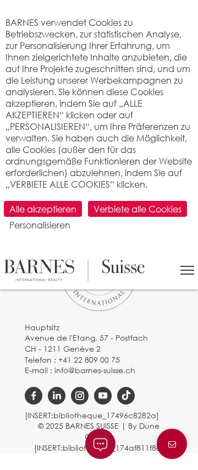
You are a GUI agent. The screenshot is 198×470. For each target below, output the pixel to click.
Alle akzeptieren (42, 209)
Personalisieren (39, 225)
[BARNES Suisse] (74, 270)
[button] (187, 270)
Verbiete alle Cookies (138, 209)
